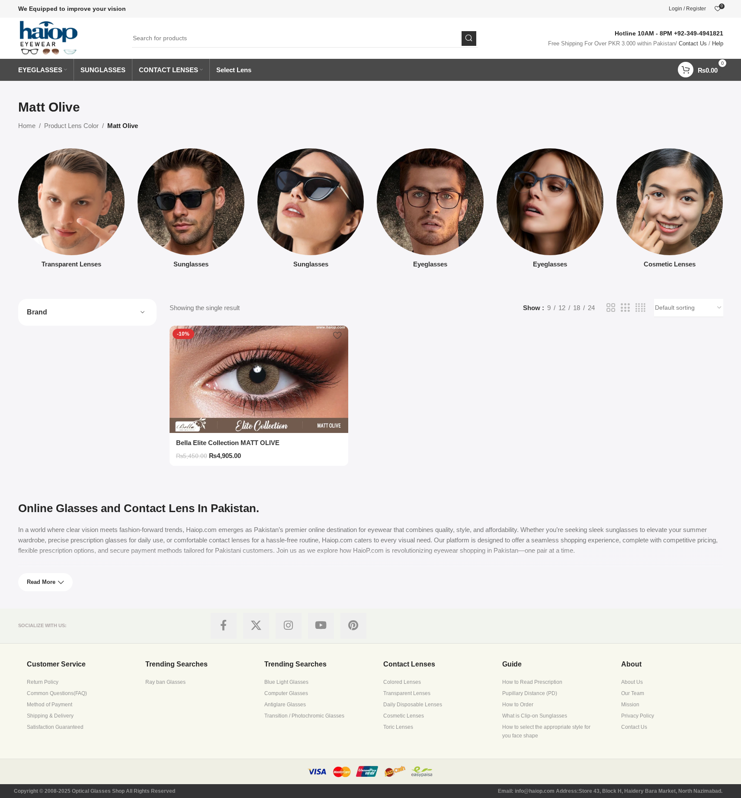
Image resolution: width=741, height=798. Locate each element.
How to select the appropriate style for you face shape (546, 731)
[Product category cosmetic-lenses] (669, 210)
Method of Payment (49, 705)
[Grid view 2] (610, 308)
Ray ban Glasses (165, 682)
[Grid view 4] (640, 308)
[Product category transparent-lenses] (71, 210)
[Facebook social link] (224, 626)
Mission (630, 705)
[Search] (469, 38)
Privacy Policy (637, 716)
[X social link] (256, 626)
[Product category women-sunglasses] (310, 210)
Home (26, 125)
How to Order (517, 705)
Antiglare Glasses (285, 705)
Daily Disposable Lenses (412, 705)
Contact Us (693, 43)
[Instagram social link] (289, 626)
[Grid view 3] (625, 308)
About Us (632, 682)
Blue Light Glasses (286, 682)
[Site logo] (49, 37)
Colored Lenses (402, 682)
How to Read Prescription (532, 682)
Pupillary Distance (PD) (529, 693)
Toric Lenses (398, 727)
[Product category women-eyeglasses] (550, 210)
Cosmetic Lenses (403, 716)
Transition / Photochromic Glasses (304, 716)
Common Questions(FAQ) (57, 693)
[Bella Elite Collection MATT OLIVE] (259, 379)
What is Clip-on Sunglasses (534, 716)
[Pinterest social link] (353, 626)
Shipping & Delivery (50, 716)
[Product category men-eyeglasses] (430, 210)
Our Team (632, 693)
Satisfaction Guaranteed (55, 727)
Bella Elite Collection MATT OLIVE (227, 442)
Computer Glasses (286, 693)
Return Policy (42, 682)
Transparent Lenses (406, 693)
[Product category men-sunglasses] (191, 210)
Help (717, 43)
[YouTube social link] (321, 626)
